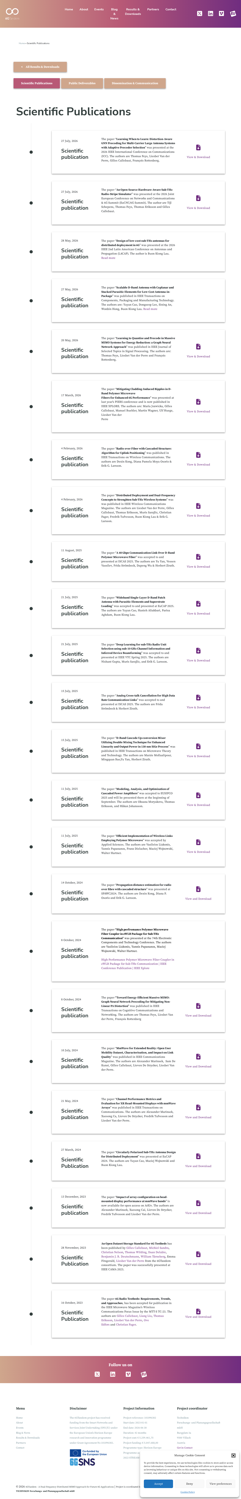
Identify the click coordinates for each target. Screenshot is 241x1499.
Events (99, 9)
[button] (233, 1455)
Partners (153, 9)
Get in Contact (184, 1447)
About (83, 9)
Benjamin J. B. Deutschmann (120, 1256)
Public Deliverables (82, 83)
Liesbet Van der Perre (130, 1261)
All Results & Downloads (40, 67)
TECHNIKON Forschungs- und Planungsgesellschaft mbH (45, 1491)
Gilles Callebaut (136, 1248)
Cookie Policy (188, 1492)
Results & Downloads (133, 11)
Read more (108, 258)
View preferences (221, 1484)
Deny (189, 1484)
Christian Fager (126, 1324)
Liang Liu (145, 1316)
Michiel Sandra (159, 1248)
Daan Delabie (157, 1252)
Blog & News (114, 14)
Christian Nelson (112, 1252)
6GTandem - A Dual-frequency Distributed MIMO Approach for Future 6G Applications (70, 1486)
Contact (170, 9)
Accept (158, 1484)
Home (69, 9)
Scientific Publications (36, 83)
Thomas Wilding (135, 1252)
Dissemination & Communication (135, 83)
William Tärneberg (153, 1256)
